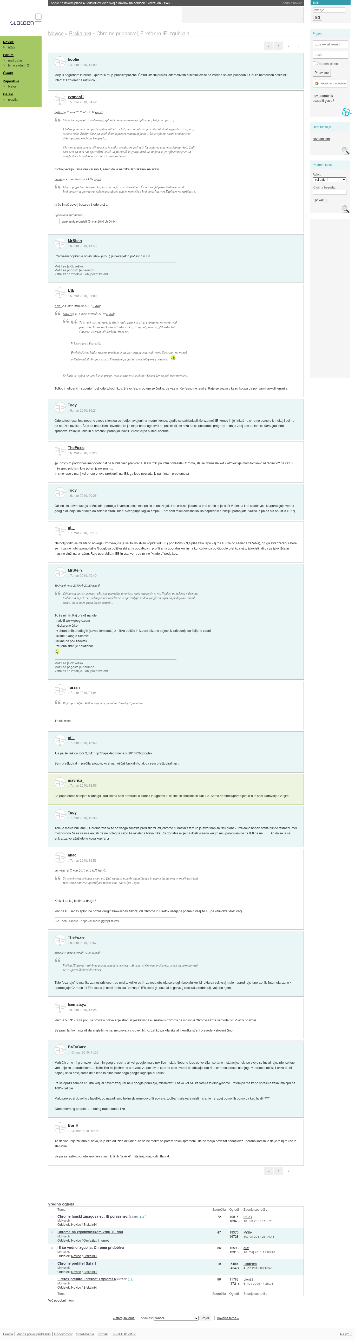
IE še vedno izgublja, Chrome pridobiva (90, 1247)
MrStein (75, 240)
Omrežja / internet (96, 1240)
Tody (72, 405)
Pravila (8, 1334)
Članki (8, 73)
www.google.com (78, 620)
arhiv (11, 47)
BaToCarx (77, 1047)
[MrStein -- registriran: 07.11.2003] (60, 243)
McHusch (63, 1220)
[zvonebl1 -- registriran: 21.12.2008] (60, 99)
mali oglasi (15, 60)
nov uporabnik (323, 95)
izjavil (98, 112)
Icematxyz (77, 1004)
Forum (8, 54)
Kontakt (103, 1334)
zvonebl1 (76, 96)
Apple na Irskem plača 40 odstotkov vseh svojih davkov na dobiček (110, 3)
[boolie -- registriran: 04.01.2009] (60, 61)
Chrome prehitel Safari (76, 1263)
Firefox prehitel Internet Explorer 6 (86, 1278)
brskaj (12, 86)
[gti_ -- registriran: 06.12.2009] (60, 530)
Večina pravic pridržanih (34, 1334)
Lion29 (248, 1279)
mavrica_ (76, 780)
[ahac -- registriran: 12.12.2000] (60, 857)
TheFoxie (76, 447)
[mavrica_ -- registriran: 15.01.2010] (60, 782)
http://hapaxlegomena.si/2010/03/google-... (124, 753)
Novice (8, 41)
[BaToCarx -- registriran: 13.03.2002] (60, 1049)
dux (246, 1247)
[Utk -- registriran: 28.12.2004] (60, 292)
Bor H (73, 1125)
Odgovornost (63, 1334)
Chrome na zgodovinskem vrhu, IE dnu (90, 1231)
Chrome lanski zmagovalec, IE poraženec (92, 1216)
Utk (71, 290)
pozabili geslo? (323, 100)
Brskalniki (90, 1224)
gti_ (71, 527)
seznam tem (321, 138)
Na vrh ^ (346, 1334)
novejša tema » (228, 1318)
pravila (13, 99)
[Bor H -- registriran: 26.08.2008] (60, 1127)
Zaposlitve (11, 81)
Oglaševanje (85, 1334)
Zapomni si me (327, 63)
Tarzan (74, 687)
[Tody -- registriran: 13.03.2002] (60, 407)
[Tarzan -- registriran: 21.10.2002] (60, 689)
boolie (73, 59)
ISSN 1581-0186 (124, 1334)
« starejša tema (124, 1318)
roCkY (248, 1216)
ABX (58, 306)
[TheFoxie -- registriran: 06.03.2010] (60, 450)
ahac (72, 855)
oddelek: (147, 1318)
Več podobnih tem (61, 1300)
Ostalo (8, 94)
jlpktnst (59, 112)
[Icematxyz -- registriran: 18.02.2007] (60, 1007)
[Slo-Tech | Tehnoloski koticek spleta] (26, 21)
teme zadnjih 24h (20, 65)
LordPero (250, 1263)
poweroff (68, 314)
